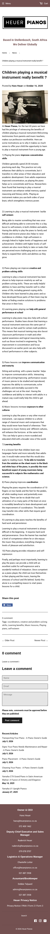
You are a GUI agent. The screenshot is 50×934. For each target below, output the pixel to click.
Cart (45, 3)
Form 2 (31, 906)
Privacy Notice (14, 906)
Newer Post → (41, 640)
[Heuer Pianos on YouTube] (45, 921)
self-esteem (13, 628)
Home (4, 53)
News (14, 53)
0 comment (7, 618)
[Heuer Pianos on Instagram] (40, 921)
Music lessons (31, 625)
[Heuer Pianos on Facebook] (35, 921)
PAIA (24, 906)
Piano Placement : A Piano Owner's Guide (21, 759)
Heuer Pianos (27, 929)
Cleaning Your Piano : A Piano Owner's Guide (22, 767)
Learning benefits (16, 625)
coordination (13, 622)
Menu (8, 3)
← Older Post (8, 640)
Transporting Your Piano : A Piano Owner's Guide (24, 738)
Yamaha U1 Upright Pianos (14, 788)
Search (24, 916)
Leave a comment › (11, 661)
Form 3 (40, 906)
